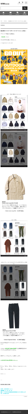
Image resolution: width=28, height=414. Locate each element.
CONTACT (17, 14)
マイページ (19, 3)
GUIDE (10, 14)
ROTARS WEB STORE (5, 384)
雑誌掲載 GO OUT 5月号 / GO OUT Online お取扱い (13, 30)
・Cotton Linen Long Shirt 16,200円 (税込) (14, 210)
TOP (3, 14)
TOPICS (25, 396)
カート (22, 3)
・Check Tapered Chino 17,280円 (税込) (14, 339)
